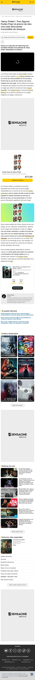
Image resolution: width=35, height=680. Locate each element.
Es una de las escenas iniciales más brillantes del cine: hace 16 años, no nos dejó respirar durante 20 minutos (25, 471)
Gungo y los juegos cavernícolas (9, 573)
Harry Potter (23, 74)
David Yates (21, 272)
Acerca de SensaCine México (8, 667)
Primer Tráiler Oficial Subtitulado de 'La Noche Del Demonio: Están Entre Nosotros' (26, 378)
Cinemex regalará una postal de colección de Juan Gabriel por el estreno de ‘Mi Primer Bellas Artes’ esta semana (26, 501)
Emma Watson (16, 275)
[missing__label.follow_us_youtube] (6, 650)
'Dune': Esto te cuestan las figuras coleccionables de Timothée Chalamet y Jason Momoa (16, 318)
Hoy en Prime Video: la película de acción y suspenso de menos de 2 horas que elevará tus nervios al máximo (26, 511)
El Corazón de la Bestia (19, 539)
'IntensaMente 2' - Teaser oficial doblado (26, 355)
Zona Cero (3, 559)
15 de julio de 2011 (25, 270)
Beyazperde (26, 659)
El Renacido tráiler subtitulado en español (9, 400)
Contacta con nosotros (21, 667)
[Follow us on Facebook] (11, 650)
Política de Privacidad (14, 668)
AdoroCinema (8, 662)
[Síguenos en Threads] (29, 650)
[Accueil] (16, 2)
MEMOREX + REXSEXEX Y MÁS (9, 576)
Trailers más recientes (17, 405)
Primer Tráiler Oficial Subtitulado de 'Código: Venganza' (9, 355)
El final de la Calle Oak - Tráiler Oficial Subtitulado (26, 400)
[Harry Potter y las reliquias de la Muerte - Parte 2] (7, 272)
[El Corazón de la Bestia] (6, 546)
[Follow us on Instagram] (20, 650)
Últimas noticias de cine (17, 531)
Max (11, 261)
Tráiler (14, 545)
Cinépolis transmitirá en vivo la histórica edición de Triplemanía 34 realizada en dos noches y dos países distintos (26, 522)
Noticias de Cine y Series (10, 16)
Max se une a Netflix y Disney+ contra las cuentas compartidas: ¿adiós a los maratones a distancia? (15, 322)
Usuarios (21, 279)
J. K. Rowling (20, 76)
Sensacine (24, 662)
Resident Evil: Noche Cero (7, 562)
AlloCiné (4, 659)
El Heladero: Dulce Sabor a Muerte (9, 571)
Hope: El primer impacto (7, 579)
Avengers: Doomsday (6, 556)
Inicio (3, 16)
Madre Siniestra (5, 565)
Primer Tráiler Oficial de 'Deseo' (9, 378)
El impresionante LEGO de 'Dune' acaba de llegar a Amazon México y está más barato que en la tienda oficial (17, 314)
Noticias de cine (19, 16)
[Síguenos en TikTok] (24, 650)
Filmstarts (14, 659)
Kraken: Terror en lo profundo (8, 568)
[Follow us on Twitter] (15, 650)
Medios (13, 279)
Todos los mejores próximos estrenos (17, 584)
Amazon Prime (23, 256)
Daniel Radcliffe (18, 273)
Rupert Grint (15, 90)
